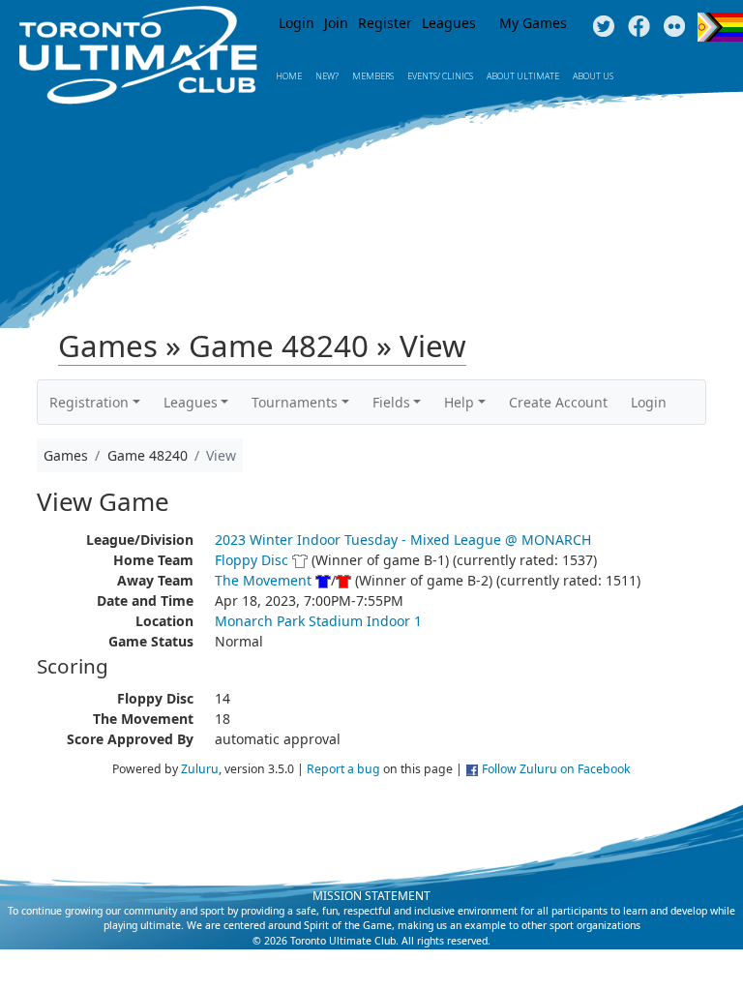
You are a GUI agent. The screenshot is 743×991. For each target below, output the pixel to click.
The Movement (263, 580)
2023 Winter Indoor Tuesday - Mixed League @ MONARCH (403, 539)
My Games (533, 23)
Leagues (449, 23)
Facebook (639, 27)
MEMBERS (373, 76)
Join (336, 23)
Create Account (558, 402)
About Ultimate (523, 76)
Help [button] (459, 402)
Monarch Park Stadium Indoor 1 (318, 621)
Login (296, 23)
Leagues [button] (190, 402)
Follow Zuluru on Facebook (556, 769)
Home (289, 76)
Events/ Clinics (440, 76)
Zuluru (200, 769)
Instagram (675, 27)
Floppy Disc (251, 560)
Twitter (603, 27)
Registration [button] (89, 402)
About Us (593, 76)
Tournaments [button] (295, 402)
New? (327, 76)
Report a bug (343, 769)
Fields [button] (391, 402)
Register (385, 23)
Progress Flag (720, 27)
